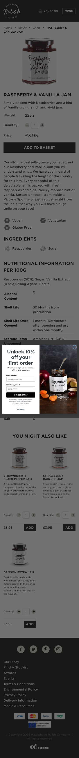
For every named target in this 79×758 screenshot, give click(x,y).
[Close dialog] (74, 347)
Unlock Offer (20, 395)
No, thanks (21, 409)
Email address (11, 375)
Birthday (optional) (13, 384)
